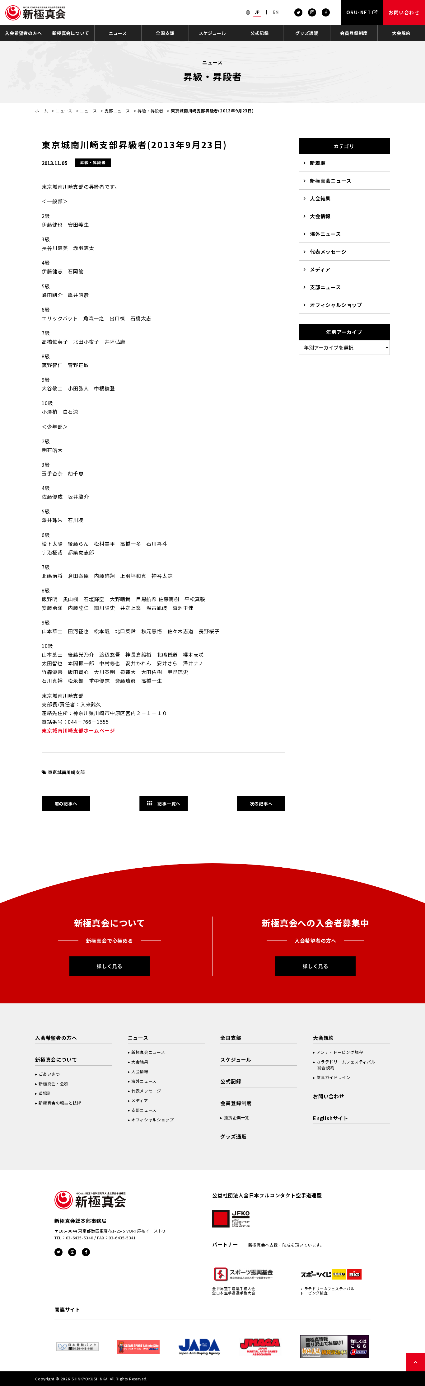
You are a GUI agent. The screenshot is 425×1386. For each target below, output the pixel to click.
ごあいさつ (49, 1074)
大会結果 (320, 198)
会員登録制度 (354, 33)
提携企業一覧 (237, 1117)
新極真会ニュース (330, 180)
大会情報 (320, 216)
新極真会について (70, 33)
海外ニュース (325, 234)
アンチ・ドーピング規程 (339, 1052)
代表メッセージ (328, 251)
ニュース (118, 33)
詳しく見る (109, 966)
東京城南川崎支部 (66, 772)
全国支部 (165, 33)
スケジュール (212, 33)
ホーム (41, 111)
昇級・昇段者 (150, 111)
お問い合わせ (328, 1096)
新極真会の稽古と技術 (60, 1103)
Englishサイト (330, 1118)
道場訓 (45, 1093)
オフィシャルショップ (336, 305)
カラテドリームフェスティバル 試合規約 (344, 1065)
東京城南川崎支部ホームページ (78, 730)
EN (276, 12)
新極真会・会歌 (53, 1084)
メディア (320, 269)
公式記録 (259, 33)
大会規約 (401, 33)
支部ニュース (117, 111)
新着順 (317, 163)
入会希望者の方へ (23, 33)
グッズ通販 (306, 33)
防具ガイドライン (333, 1077)
